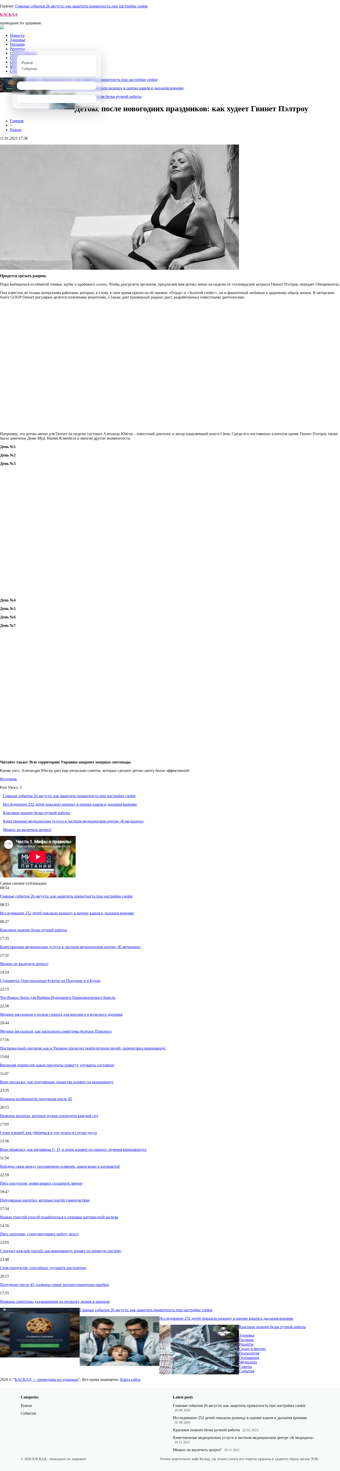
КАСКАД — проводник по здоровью (46, 1379)
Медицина (248, 1362)
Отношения (249, 1358)
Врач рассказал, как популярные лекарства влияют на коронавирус (57, 1082)
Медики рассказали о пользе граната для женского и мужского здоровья (61, 1014)
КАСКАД (8, 14)
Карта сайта (130, 1379)
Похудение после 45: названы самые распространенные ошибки (54, 1284)
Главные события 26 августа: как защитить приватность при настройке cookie (81, 6)
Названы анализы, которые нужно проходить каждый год (49, 1116)
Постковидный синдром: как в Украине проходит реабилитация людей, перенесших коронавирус (83, 1048)
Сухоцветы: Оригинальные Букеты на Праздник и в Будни (50, 981)
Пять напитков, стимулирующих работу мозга (39, 1234)
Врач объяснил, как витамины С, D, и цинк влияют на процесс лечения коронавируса (73, 1149)
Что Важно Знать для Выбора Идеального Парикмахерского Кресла (57, 997)
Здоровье (17, 40)
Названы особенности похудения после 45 (36, 1099)
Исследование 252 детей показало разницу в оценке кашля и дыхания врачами (117, 88)
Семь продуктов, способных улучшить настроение (43, 1268)
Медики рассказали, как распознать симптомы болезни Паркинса (56, 1031)
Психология (249, 1353)
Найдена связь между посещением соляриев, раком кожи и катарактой (60, 1166)
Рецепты (17, 49)
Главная (16, 121)
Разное (15, 130)
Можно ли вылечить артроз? (27, 830)
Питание (17, 44)
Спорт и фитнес (252, 1349)
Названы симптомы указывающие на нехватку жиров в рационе (55, 1301)
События (246, 1371)
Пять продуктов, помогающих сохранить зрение (41, 1183)
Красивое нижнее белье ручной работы (108, 96)
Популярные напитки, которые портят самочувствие (45, 1200)
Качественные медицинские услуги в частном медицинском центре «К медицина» (73, 821)
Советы (245, 1366)
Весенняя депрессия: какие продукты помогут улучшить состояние (57, 1065)
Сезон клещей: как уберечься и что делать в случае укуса (48, 1133)
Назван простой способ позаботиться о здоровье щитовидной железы (59, 1217)
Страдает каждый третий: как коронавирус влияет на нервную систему (60, 1251)
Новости (17, 35)
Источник (8, 779)
